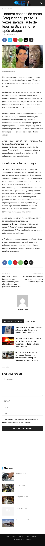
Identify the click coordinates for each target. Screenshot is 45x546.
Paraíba (20, 537)
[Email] (26, 40)
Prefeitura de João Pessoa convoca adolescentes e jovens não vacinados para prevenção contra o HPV (11, 282)
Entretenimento (19, 539)
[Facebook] (4, 40)
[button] (4, 3)
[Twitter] (10, 40)
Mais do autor (30, 321)
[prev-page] (3, 366)
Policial (10, 9)
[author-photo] (22, 306)
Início (4, 9)
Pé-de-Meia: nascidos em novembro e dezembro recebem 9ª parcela (33, 279)
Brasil (27, 537)
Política (14, 537)
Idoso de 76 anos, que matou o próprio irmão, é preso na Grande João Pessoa (28, 330)
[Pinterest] (15, 40)
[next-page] (7, 366)
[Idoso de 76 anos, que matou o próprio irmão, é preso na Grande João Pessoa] (8, 330)
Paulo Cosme (22, 310)
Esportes (34, 537)
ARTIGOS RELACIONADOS (13, 321)
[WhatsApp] (20, 40)
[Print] (31, 40)
